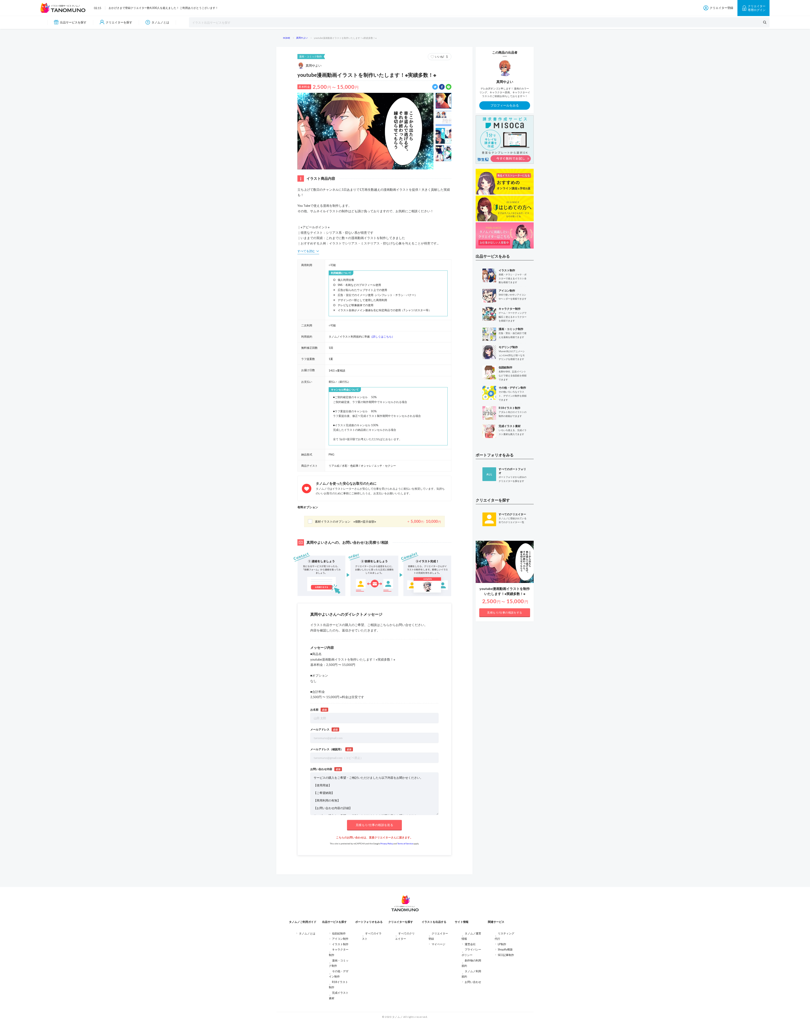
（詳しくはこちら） (382, 336)
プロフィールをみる (504, 105)
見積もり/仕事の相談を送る (374, 825)
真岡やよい (313, 65)
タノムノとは (160, 22)
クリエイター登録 (721, 7)
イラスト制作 (340, 944)
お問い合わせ (473, 982)
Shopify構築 (505, 949)
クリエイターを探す (119, 22)
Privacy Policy (386, 843)
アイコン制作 (340, 938)
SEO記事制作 (506, 955)
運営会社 (470, 944)
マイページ (438, 944)
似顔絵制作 (339, 933)
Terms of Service (405, 843)
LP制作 (502, 944)
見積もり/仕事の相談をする (504, 612)
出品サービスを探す (73, 22)
